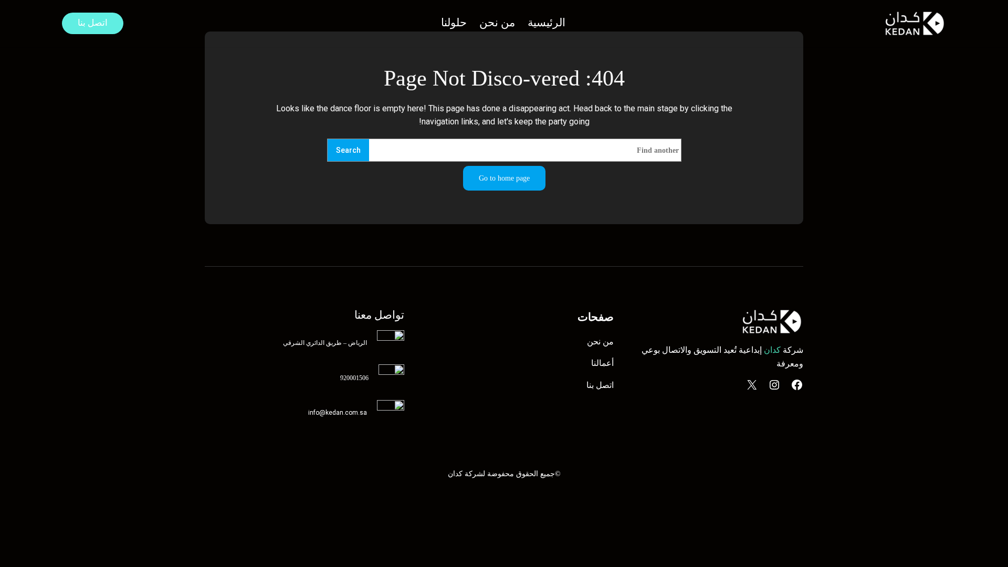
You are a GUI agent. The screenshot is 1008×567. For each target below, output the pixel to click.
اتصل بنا (93, 23)
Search (348, 150)
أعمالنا (602, 363)
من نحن (600, 341)
